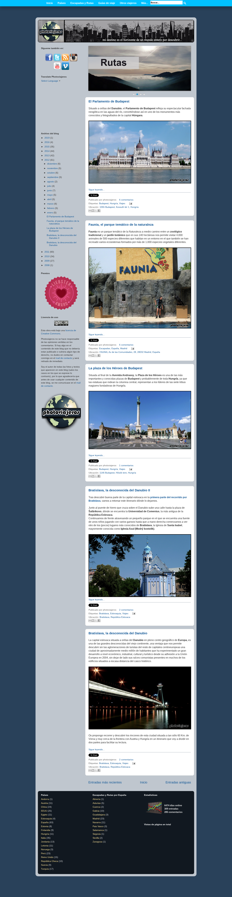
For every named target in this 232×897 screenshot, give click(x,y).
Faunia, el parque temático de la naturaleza (121, 224)
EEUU (44, 811)
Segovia (97, 834)
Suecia (44, 865)
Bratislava (104, 613)
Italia (43, 838)
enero (50, 212)
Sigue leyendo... (97, 189)
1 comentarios (126, 465)
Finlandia (45, 830)
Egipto (44, 814)
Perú (43, 853)
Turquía (45, 869)
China (44, 807)
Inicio (49, 3)
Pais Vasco (98, 826)
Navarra (97, 822)
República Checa (49, 861)
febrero (50, 208)
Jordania (45, 841)
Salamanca (98, 830)
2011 (47, 252)
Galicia (96, 811)
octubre (51, 172)
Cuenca (96, 807)
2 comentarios (126, 610)
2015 (47, 146)
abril (49, 199)
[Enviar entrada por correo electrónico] (130, 203)
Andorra (45, 799)
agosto (50, 181)
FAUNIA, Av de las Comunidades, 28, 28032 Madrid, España (130, 352)
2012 (47, 160)
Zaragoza (97, 841)
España (115, 348)
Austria (44, 803)
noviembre (52, 168)
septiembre (52, 177)
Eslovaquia (115, 613)
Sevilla (96, 838)
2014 (47, 151)
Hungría (114, 203)
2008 (47, 265)
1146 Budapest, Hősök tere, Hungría (118, 472)
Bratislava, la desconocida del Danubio (118, 633)
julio (49, 186)
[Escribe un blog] (93, 210)
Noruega (45, 849)
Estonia (44, 826)
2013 (47, 155)
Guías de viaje (106, 3)
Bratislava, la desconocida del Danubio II (119, 490)
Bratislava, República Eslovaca (115, 617)
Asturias (97, 803)
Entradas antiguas (178, 782)
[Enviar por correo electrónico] (90, 210)
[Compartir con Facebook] (99, 210)
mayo (50, 195)
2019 (47, 137)
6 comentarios (126, 199)
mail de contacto (64, 358)
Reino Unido (47, 857)
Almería (96, 799)
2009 (47, 261)
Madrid (123, 348)
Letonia (44, 845)
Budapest (104, 203)
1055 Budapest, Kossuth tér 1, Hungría (119, 207)
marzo (50, 203)
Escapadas (104, 348)
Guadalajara (99, 814)
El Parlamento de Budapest (109, 101)
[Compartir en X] (96, 210)
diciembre (52, 163)
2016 (47, 142)
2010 (47, 256)
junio (49, 190)
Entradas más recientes (105, 782)
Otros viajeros (128, 3)
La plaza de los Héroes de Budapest (115, 368)
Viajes (122, 203)
